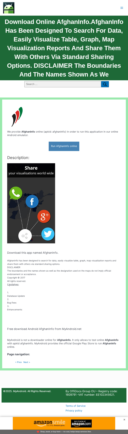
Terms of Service (76, 405)
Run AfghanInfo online (64, 146)
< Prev (18, 362)
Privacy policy (74, 410)
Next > (26, 362)
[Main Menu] (122, 8)
